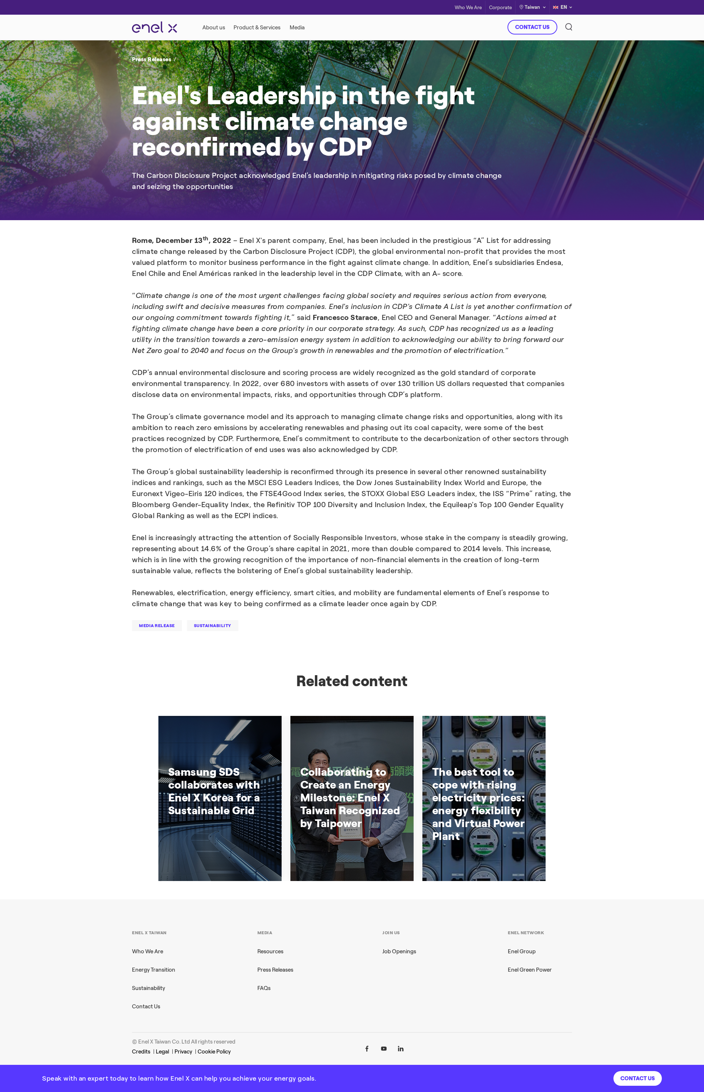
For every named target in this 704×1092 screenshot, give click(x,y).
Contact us (637, 1078)
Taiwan (532, 7)
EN (564, 7)
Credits (141, 1051)
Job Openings (399, 951)
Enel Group (522, 951)
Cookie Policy (214, 1051)
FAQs (264, 988)
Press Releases (151, 59)
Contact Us (146, 1006)
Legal (162, 1051)
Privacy (183, 1051)
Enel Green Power (530, 970)
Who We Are (468, 7)
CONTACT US (532, 27)
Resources (270, 951)
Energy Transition (153, 970)
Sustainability (148, 988)
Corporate (500, 7)
